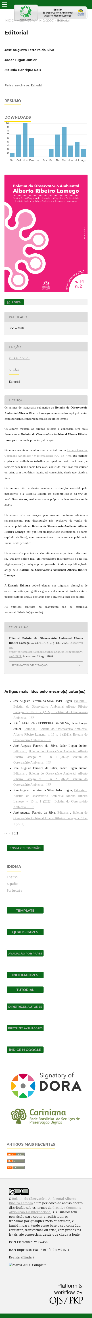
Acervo (23, 20)
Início (9, 20)
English (12, 877)
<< (6, 833)
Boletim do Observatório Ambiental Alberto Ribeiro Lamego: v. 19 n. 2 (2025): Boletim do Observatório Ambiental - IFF (50, 779)
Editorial (80, 701)
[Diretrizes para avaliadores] (25, 1030)
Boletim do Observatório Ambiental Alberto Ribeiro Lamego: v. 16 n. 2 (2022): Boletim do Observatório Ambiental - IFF (50, 712)
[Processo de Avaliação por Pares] (25, 955)
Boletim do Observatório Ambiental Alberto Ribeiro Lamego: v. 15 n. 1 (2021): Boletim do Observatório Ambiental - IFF (50, 734)
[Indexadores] (25, 977)
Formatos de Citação (30, 665)
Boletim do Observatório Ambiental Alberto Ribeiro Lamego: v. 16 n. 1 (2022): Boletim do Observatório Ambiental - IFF (50, 801)
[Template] (25, 912)
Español (13, 884)
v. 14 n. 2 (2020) (43, 20)
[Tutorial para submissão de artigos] (25, 991)
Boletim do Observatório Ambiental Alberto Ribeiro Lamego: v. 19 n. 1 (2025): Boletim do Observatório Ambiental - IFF (50, 757)
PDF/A (15, 302)
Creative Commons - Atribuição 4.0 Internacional (46, 1209)
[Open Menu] (4, 4)
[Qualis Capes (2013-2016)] (25, 934)
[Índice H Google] (25, 1051)
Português (14, 890)
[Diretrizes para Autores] (25, 1008)
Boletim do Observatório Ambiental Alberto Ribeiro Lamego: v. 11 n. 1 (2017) (50, 818)
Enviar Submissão (25, 848)
